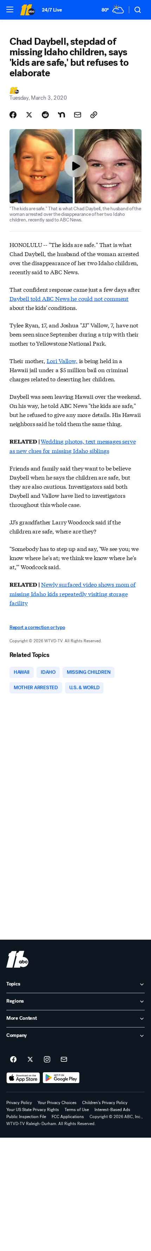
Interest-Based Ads (112, 1110)
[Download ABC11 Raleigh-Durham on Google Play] (61, 1077)
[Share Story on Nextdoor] (61, 115)
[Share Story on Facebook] (13, 115)
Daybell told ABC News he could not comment (69, 298)
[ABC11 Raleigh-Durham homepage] (27, 9)
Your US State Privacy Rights (32, 1110)
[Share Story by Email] (78, 115)
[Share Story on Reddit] (45, 115)
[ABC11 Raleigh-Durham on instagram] (47, 1060)
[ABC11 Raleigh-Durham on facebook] (13, 1060)
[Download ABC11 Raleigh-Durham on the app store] (23, 1077)
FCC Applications (68, 1117)
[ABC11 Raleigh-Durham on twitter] (30, 1060)
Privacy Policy (19, 1103)
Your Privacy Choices (57, 1103)
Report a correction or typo (37, 627)
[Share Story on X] (29, 115)
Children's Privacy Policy (104, 1103)
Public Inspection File (26, 1117)
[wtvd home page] (17, 959)
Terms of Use (77, 1110)
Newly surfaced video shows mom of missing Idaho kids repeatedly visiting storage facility (72, 593)
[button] (9, 9)
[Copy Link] (94, 115)
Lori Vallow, (62, 360)
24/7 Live (52, 10)
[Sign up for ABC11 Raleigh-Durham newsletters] (64, 1060)
